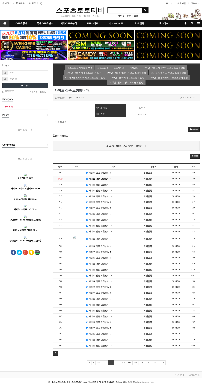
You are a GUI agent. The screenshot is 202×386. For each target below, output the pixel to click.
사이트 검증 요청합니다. (100, 173)
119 (147, 363)
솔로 (136, 16)
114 (117, 363)
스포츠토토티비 (80, 10)
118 (141, 363)
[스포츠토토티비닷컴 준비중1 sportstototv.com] (101, 35)
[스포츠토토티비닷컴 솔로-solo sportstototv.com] (33, 35)
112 (104, 363)
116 (129, 363)
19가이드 (163, 23)
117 (135, 363)
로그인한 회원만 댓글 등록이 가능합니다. (126, 146)
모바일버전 (194, 374)
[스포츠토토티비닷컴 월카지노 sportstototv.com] (33, 55)
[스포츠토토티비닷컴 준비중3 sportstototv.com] (168, 55)
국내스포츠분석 (45, 23)
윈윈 (129, 16)
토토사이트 (92, 23)
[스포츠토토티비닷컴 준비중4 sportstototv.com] (168, 45)
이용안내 (179, 374)
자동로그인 (9, 91)
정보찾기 (195, 3)
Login (26, 85)
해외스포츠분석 (68, 23)
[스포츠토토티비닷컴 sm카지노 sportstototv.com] (101, 45)
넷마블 (121, 16)
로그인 (169, 3)
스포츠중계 (21, 23)
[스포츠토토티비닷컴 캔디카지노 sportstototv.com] (101, 55)
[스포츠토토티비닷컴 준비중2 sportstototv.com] (168, 35)
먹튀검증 (139, 23)
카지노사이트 (116, 23)
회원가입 (181, 3)
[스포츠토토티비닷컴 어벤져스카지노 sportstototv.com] (33, 45)
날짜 (176, 167)
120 (154, 363)
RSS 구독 (20, 3)
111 (98, 363)
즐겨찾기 (6, 3)
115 (123, 363)
